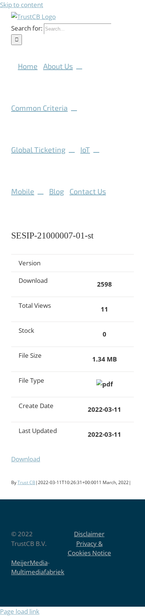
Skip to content (21, 4)
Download (25, 459)
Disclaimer (89, 534)
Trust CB (26, 482)
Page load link (19, 611)
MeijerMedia (29, 562)
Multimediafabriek (37, 572)
